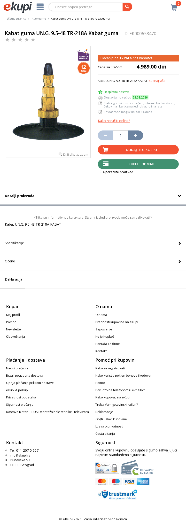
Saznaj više (157, 80)
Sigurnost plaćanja (19, 404)
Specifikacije (14, 243)
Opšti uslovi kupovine (111, 419)
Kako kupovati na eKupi (112, 397)
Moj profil (13, 315)
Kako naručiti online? (114, 120)
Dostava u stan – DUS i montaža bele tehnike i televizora (47, 412)
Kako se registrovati (110, 368)
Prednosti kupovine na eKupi (116, 322)
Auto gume (39, 18)
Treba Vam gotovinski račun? (116, 404)
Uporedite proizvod (117, 172)
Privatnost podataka (21, 397)
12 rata (125, 58)
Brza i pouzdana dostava (24, 375)
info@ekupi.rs (20, 455)
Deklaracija (13, 279)
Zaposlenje (103, 329)
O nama (101, 315)
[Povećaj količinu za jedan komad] (135, 135)
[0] (174, 4)
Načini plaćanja (17, 368)
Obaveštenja (15, 336)
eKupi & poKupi (17, 390)
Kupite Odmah (141, 164)
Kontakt (101, 351)
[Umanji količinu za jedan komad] (105, 135)
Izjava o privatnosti (109, 426)
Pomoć (11, 322)
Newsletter (14, 329)
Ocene (10, 261)
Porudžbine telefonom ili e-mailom (120, 390)
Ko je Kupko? (104, 336)
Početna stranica (15, 18)
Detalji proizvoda (19, 195)
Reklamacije (104, 412)
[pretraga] (127, 7)
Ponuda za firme (107, 344)
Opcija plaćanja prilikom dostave (30, 383)
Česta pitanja (105, 433)
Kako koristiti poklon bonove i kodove (123, 375)
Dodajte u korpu (141, 149)
